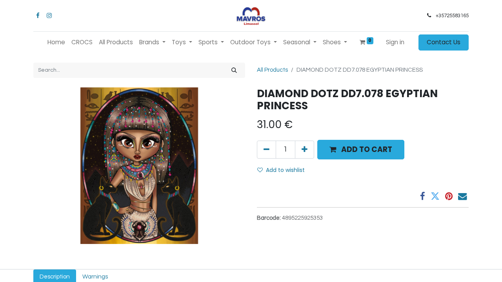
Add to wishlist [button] (285, 170)
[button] (360, 149)
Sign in (395, 42)
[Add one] (304, 150)
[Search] (234, 70)
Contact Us (443, 42)
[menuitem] (56, 42)
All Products (272, 70)
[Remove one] (266, 150)
